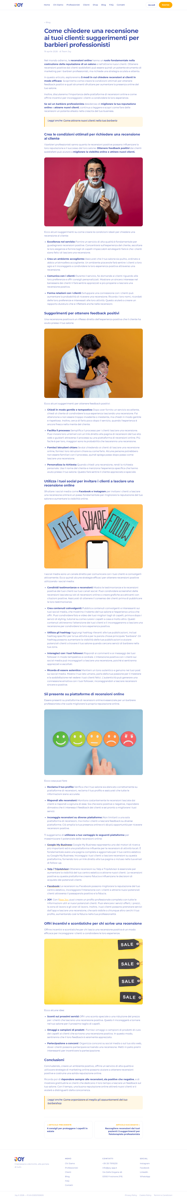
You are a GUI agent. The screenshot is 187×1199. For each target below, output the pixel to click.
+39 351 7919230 (109, 1163)
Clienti (86, 5)
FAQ (111, 5)
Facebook (144, 1168)
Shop (95, 5)
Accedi (151, 5)
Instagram (145, 1163)
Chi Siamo (58, 5)
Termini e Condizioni (163, 1195)
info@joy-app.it (109, 1168)
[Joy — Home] (19, 5)
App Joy (63, 899)
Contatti (121, 5)
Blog (103, 5)
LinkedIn (144, 1172)
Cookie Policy (145, 1195)
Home (47, 5)
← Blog (47, 22)
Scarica (165, 5)
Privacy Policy (131, 1195)
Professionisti (73, 5)
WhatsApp (145, 1176)
